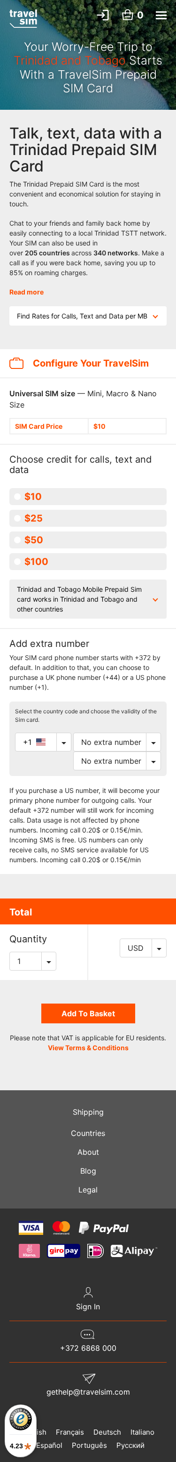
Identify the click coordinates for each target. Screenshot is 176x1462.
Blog (88, 1171)
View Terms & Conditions (88, 1048)
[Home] (23, 18)
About (88, 1152)
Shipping (88, 1112)
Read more (26, 292)
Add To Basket (88, 1013)
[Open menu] (161, 15)
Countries (88, 1133)
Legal (88, 1189)
